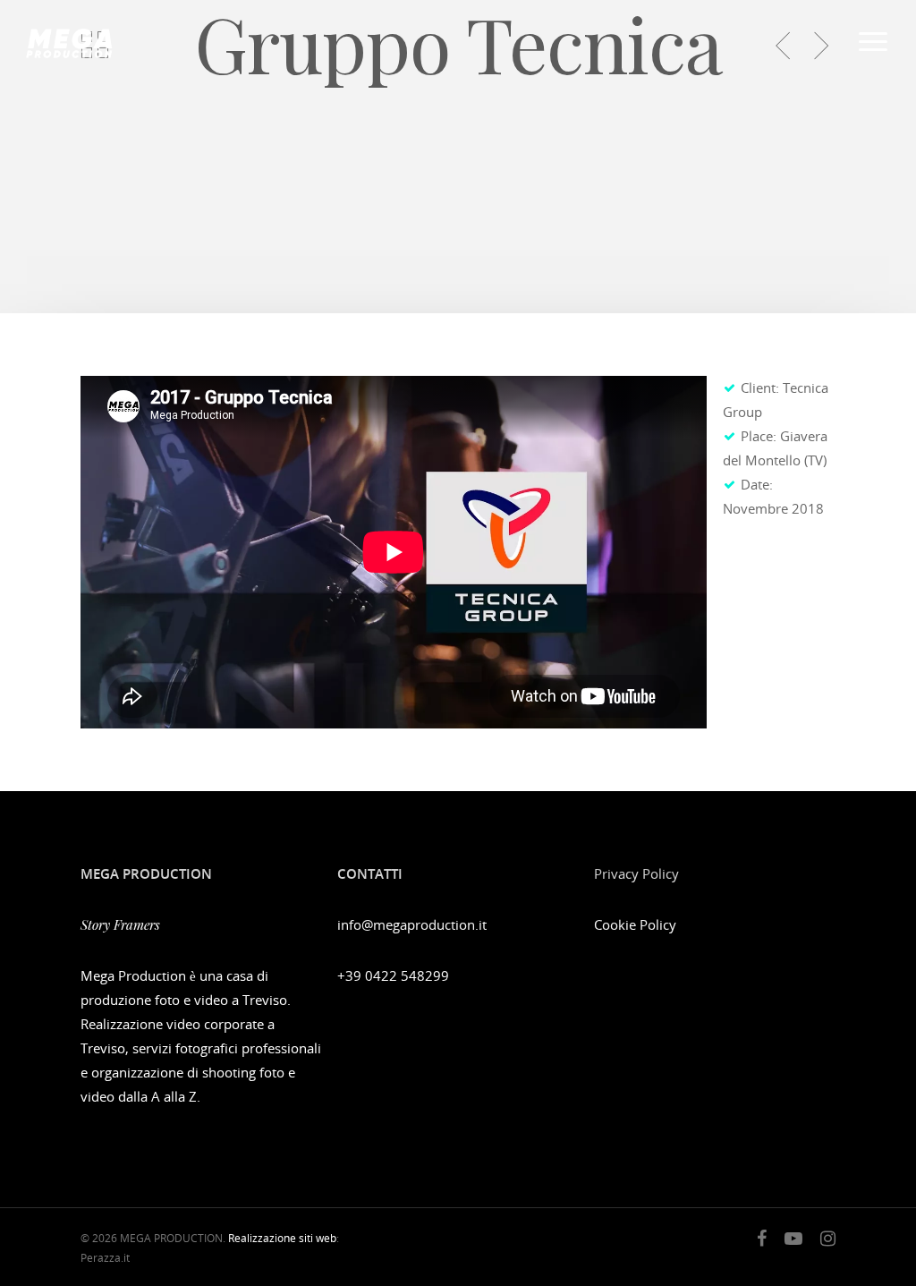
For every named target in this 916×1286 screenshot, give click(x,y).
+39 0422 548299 (393, 975)
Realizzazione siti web (282, 1238)
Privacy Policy (636, 873)
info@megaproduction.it (412, 924)
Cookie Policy (635, 924)
